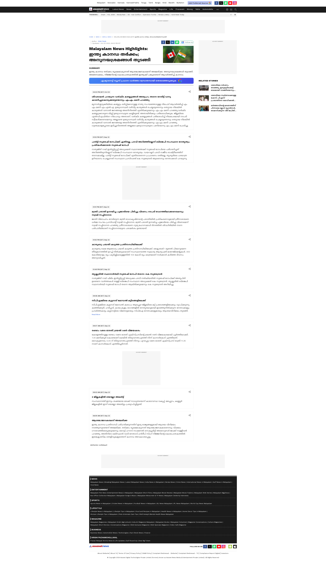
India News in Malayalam (154, 482)
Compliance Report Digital (210, 553)
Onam (103, 15)
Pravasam (180, 9)
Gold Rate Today (177, 15)
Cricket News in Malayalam (122, 503)
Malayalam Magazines (98, 522)
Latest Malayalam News (135, 482)
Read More (96, 314)
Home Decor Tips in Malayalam (194, 511)
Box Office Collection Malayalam (102, 496)
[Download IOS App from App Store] (235, 546)
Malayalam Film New (98, 493)
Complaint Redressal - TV (188, 553)
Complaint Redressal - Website (165, 553)
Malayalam (101, 3)
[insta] (235, 3)
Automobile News (110, 533)
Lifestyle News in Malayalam (101, 511)
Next (235, 14)
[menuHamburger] (231, 9)
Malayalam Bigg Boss (221, 493)
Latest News (118, 9)
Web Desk (102, 41)
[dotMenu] (218, 9)
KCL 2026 (111, 15)
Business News (96, 533)
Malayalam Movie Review (162, 493)
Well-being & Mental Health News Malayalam (156, 514)
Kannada (121, 3)
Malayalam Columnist (179, 522)
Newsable (111, 3)
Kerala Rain (121, 15)
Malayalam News (96, 482)
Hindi (164, 3)
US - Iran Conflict (134, 15)
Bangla (157, 3)
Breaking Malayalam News (114, 482)
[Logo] (100, 9)
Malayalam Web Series (203, 493)
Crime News (180, 482)
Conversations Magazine (120, 525)
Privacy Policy (135, 553)
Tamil (150, 3)
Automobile (207, 9)
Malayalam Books (162, 522)
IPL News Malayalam (181, 503)
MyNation (180, 3)
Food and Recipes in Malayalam (148, 511)
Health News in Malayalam (171, 511)
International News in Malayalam (199, 482)
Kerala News (170, 482)
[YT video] (230, 3)
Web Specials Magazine (160, 525)
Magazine (162, 9)
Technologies (123, 533)
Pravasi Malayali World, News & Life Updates (107, 541)
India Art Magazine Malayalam (143, 522)
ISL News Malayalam (164, 503)
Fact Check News (136, 533)
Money (190, 9)
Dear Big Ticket (144, 541)
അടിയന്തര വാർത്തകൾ (98, 445)
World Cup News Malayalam (201, 503)
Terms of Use (124, 553)
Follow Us (189, 42)
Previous (231, 14)
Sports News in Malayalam (100, 503)
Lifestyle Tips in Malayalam (124, 511)
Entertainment (140, 9)
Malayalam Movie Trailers (183, 493)
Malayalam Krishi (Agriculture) (119, 522)
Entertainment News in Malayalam (120, 493)
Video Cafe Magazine (178, 525)
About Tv (114, 553)
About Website (103, 553)
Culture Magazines (215, 522)
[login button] (227, 9)
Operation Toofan (149, 15)
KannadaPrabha (132, 3)
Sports (153, 9)
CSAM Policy (146, 553)
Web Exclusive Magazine (140, 525)
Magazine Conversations (197, 522)
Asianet (99, 546)
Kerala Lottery (163, 15)
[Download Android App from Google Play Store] (230, 546)
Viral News (94, 485)
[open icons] (189, 92)
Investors (224, 553)
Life (171, 9)
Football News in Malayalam (144, 503)
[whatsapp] (226, 3)
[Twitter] (221, 3)
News (128, 9)
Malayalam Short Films (143, 493)
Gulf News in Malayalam (222, 482)
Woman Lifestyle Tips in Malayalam (103, 514)
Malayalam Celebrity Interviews (176, 496)
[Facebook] (216, 3)
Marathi (171, 3)
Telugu (143, 3)
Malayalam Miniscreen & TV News (150, 496)
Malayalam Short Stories (99, 525)
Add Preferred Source (198, 3)
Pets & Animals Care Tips (128, 514)
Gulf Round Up (131, 541)
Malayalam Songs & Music (126, 496)
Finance (147, 533)
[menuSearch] (236, 10)
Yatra (197, 9)
